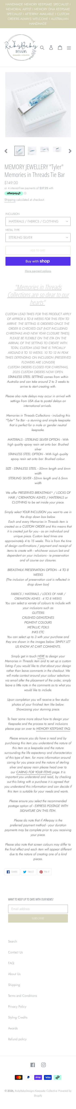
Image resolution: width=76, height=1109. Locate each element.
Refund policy (17, 1039)
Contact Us (15, 952)
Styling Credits (17, 1017)
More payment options (38, 271)
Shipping (9, 200)
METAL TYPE (12, 230)
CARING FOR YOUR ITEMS (33, 772)
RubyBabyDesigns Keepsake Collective (36, 1091)
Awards (13, 1028)
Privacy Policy (17, 1006)
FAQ (11, 963)
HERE (41, 656)
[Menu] (68, 47)
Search (12, 941)
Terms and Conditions (22, 995)
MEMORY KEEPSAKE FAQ (53, 728)
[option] (19, 151)
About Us (14, 974)
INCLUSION (12, 214)
